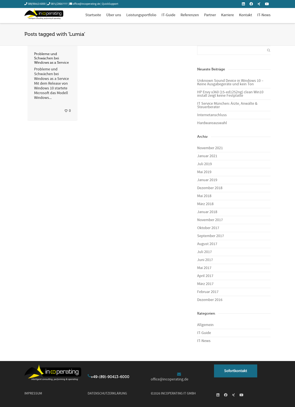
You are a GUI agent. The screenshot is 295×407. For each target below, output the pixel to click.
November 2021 (210, 148)
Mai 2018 (204, 195)
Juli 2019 (204, 164)
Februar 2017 (208, 291)
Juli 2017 (204, 251)
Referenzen (190, 15)
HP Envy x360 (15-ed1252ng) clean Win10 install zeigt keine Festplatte (230, 94)
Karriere (227, 15)
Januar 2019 (207, 179)
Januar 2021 (207, 156)
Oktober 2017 (208, 227)
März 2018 (205, 203)
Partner (210, 15)
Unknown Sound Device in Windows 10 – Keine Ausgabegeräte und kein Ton (230, 82)
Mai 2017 (204, 267)
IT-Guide (168, 15)
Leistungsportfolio (141, 15)
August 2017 (207, 243)
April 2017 (205, 275)
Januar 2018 (207, 211)
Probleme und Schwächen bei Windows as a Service (51, 58)
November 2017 (210, 219)
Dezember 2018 (209, 187)
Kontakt (245, 15)
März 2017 (205, 283)
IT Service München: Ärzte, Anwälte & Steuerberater (227, 105)
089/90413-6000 (36, 4)
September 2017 (210, 235)
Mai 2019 (204, 171)
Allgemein (205, 324)
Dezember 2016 (209, 299)
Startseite (93, 15)
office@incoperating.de (86, 4)
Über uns (113, 15)
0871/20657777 (59, 4)
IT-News (264, 15)
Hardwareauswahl (212, 122)
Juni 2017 (205, 259)
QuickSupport (110, 4)
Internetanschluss (212, 114)
